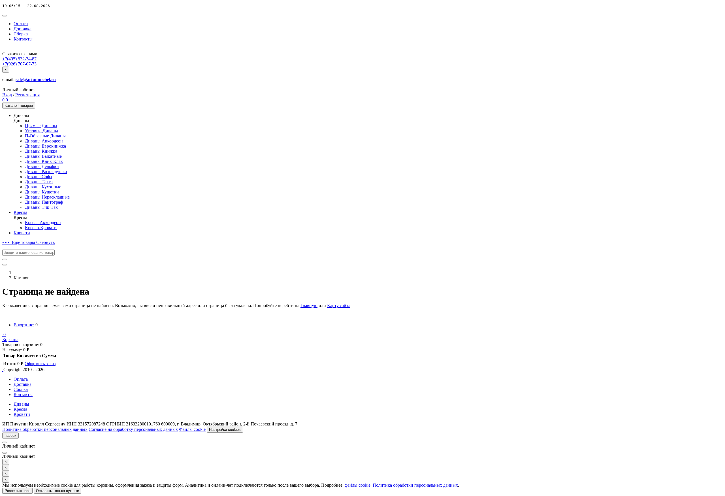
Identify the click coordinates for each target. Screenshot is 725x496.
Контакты (23, 39)
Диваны (21, 404)
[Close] (4, 442)
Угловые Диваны (41, 130)
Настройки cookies (225, 429)
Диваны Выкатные (43, 156)
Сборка (21, 33)
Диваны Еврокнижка (45, 146)
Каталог (19, 105)
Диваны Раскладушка (46, 171)
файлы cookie (357, 485)
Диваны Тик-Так (41, 207)
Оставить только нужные (57, 491)
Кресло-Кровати (41, 227)
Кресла (20, 212)
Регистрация (27, 94)
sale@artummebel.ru (36, 79)
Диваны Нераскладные (47, 197)
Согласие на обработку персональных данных (133, 429)
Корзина (10, 339)
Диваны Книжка (41, 151)
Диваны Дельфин (42, 166)
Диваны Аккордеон (44, 141)
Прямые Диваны (41, 125)
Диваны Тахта (39, 181)
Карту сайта (338, 305)
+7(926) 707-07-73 (19, 63)
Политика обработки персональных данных (45, 429)
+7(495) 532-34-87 (19, 58)
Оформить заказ (40, 363)
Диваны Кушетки (42, 192)
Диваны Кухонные (43, 186)
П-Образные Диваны (45, 135)
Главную (308, 305)
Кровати (22, 232)
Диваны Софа (38, 176)
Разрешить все (17, 491)
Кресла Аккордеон (43, 222)
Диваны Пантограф (44, 202)
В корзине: (24, 324)
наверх (10, 435)
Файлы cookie (192, 429)
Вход (7, 94)
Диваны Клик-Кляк (44, 161)
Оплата (21, 23)
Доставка (22, 28)
